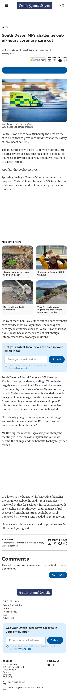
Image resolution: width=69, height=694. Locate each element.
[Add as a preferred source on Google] (38, 59)
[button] (6, 5)
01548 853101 (19, 682)
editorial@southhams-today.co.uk (25, 687)
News (5, 27)
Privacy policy (10, 611)
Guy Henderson (12, 50)
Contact (7, 608)
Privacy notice (22, 368)
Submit (56, 359)
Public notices (10, 618)
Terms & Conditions (13, 605)
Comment (58, 574)
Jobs (5, 614)
